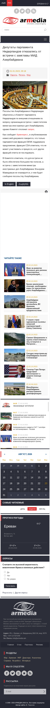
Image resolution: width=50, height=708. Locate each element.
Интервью (26, 661)
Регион (22, 75)
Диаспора (26, 658)
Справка (7, 661)
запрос (31, 129)
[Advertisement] (25, 221)
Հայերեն (23, 184)
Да (8, 572)
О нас (19, 645)
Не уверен (11, 579)
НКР (19, 658)
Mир (29, 75)
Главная (10, 645)
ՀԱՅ (3, 3)
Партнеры (29, 645)
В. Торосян (30, 705)
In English (9, 184)
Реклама (39, 645)
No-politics (16, 661)
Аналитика (36, 658)
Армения (12, 658)
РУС (9, 3)
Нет (8, 576)
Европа (13, 75)
